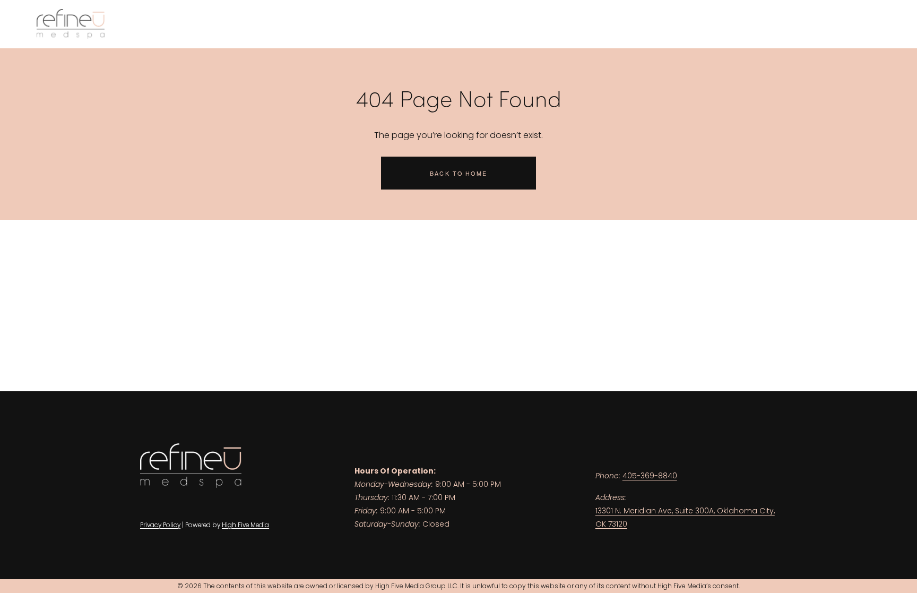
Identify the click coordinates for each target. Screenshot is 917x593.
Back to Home (458, 173)
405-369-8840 (649, 475)
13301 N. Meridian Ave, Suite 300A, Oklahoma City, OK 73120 (685, 517)
